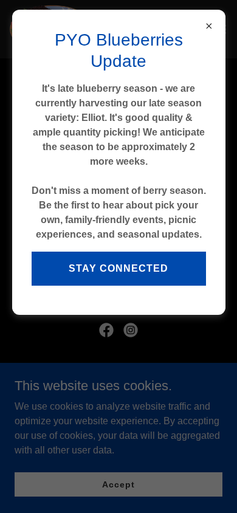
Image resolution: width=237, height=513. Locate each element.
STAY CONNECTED (118, 268)
